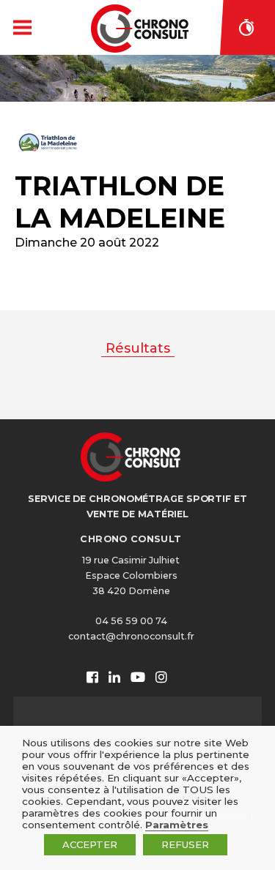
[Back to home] (139, 28)
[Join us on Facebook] (92, 678)
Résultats (138, 348)
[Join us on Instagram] (161, 678)
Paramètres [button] (176, 824)
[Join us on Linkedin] (114, 678)
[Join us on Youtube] (138, 678)
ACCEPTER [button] (89, 844)
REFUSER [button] (185, 844)
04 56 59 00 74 (131, 620)
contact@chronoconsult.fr (131, 636)
